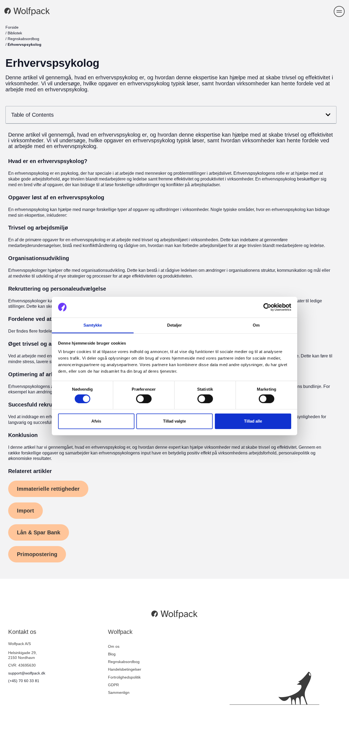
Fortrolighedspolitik (124, 677)
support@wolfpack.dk (26, 673)
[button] (339, 11)
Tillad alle (253, 421)
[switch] (144, 398)
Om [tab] (256, 325)
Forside (12, 27)
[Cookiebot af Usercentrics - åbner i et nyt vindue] (267, 307)
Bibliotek (15, 33)
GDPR (113, 685)
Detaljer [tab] (174, 325)
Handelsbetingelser (124, 669)
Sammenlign (119, 692)
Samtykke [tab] (92, 325)
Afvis (96, 421)
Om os (113, 646)
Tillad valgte (174, 421)
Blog (112, 654)
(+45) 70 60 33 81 (23, 681)
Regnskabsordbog (23, 39)
